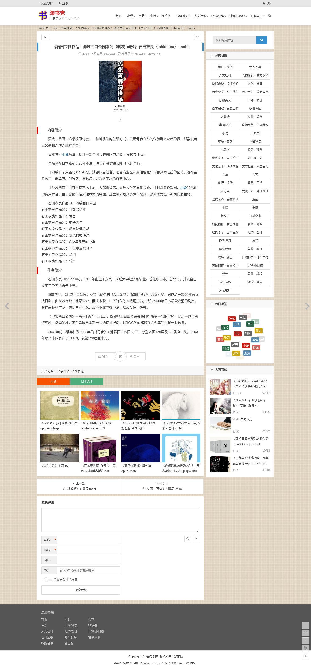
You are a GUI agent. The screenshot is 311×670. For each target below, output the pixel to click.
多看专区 (255, 108)
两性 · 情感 (225, 67)
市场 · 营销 (225, 141)
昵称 (50, 539)
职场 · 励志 (225, 257)
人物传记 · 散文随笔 (255, 75)
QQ (46, 570)
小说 (130, 16)
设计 (225, 273)
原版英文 (225, 100)
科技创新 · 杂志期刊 (225, 224)
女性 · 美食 (255, 116)
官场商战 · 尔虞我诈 (255, 125)
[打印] (158, 53)
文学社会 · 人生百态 (74, 28)
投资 (247, 330)
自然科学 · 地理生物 (255, 257)
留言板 (266, 3)
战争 (236, 355)
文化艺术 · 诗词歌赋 (225, 166)
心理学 (225, 149)
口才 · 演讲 (255, 100)
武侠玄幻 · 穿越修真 (255, 191)
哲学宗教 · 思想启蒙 (225, 108)
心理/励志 (182, 16)
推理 (255, 323)
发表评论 (127, 53)
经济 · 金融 (255, 232)
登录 (65, 3)
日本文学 (87, 381)
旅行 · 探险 (225, 182)
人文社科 (200, 16)
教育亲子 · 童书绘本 (225, 158)
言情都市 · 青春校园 (225, 265)
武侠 (249, 354)
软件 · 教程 (255, 273)
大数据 (225, 116)
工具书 (255, 133)
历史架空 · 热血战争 (225, 92)
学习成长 (225, 125)
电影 (255, 207)
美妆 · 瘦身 (255, 249)
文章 (225, 174)
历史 (238, 315)
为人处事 (255, 67)
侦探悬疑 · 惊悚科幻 (225, 83)
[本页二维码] (305, 656)
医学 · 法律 (255, 83)
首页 (119, 16)
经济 (248, 352)
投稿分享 (94, 637)
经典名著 (251, 342)
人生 (228, 350)
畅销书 (165, 16)
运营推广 (225, 290)
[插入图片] (196, 539)
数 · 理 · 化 (255, 158)
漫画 (255, 199)
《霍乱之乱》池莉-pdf (54, 465)
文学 (261, 335)
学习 (227, 320)
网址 (47, 560)
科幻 (226, 329)
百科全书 (257, 16)
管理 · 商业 (255, 224)
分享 (136, 356)
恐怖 (236, 329)
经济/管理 (217, 16)
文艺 (141, 16)
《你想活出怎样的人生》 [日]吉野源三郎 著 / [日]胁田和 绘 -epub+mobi (181, 471)
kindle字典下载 (242, 419)
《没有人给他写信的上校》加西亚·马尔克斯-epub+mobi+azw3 (139, 428)
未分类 (225, 191)
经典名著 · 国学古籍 (225, 232)
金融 (230, 340)
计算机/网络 (237, 16)
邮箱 (50, 550)
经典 (235, 320)
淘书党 (57, 13)
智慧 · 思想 (255, 182)
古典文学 (238, 350)
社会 (240, 340)
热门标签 (71, 637)
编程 (255, 240)
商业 (220, 330)
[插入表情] (187, 539)
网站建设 (225, 249)
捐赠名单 (47, 643)
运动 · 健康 (255, 282)
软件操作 (225, 282)
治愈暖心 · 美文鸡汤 (225, 199)
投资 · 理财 (255, 149)
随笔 (256, 332)
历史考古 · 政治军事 (255, 92)
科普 (248, 316)
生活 (153, 16)
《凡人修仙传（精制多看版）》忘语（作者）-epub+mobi (249, 405)
